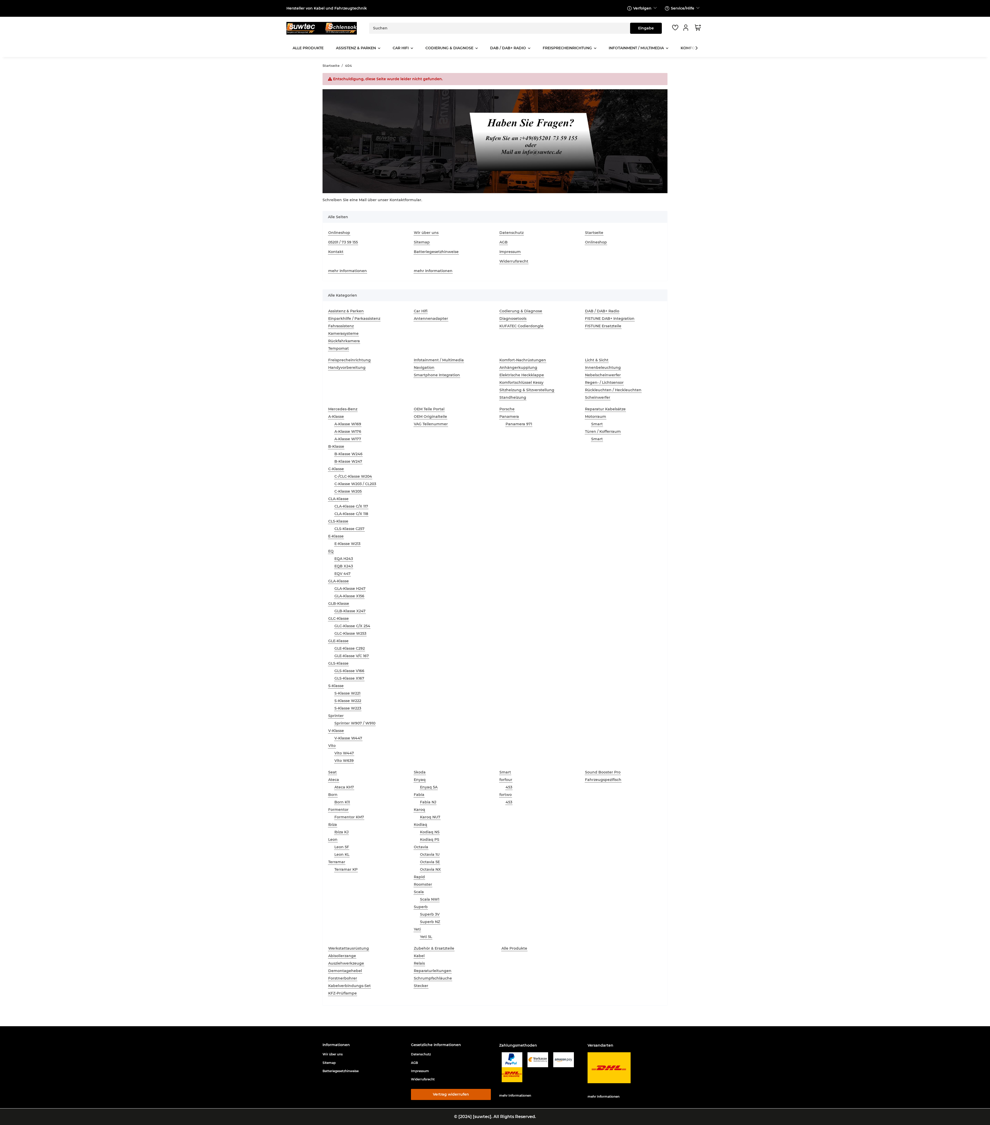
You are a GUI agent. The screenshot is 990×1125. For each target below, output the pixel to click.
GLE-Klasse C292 (349, 648)
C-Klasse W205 (348, 491)
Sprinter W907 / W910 (354, 723)
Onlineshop (339, 232)
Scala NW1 (429, 899)
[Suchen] (646, 28)
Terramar (336, 862)
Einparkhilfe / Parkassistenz (354, 318)
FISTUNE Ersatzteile (603, 326)
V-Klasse (336, 730)
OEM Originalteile (430, 416)
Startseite (594, 232)
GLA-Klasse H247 (350, 588)
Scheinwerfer (597, 397)
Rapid (419, 877)
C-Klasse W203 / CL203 (355, 484)
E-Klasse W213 (347, 543)
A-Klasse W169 (347, 424)
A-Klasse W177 (347, 439)
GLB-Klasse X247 (350, 611)
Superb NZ (430, 921)
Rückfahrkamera (344, 341)
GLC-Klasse (338, 618)
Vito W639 (344, 760)
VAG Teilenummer (431, 424)
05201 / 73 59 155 (343, 242)
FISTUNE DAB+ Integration (609, 318)
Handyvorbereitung (347, 367)
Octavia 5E (430, 862)
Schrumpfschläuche (433, 978)
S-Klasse (336, 685)
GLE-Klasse (338, 641)
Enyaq (420, 779)
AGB (503, 242)
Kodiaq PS (429, 839)
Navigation (424, 367)
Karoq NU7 (430, 817)
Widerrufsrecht (513, 261)
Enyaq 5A (429, 787)
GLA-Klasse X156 (349, 596)
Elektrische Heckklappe (521, 375)
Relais (419, 963)
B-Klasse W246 (348, 454)
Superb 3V (430, 914)
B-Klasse (336, 446)
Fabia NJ (428, 802)
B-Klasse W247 (348, 461)
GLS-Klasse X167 (349, 678)
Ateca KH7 (344, 787)
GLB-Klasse (338, 603)
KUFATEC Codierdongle (521, 326)
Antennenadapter (431, 318)
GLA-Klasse (338, 581)
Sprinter (336, 715)
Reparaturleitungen (432, 970)
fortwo (505, 794)
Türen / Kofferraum (603, 431)
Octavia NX (430, 869)
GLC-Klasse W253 (350, 633)
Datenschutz (511, 232)
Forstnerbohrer (342, 978)
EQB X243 (343, 566)
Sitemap (422, 242)
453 (509, 787)
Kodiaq (420, 824)
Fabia (419, 794)
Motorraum (595, 416)
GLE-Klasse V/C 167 (351, 656)
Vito (332, 745)
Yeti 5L (426, 936)
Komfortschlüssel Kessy (521, 382)
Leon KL (341, 854)
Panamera (509, 416)
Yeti (417, 929)
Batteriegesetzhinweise (436, 251)
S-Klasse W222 (347, 700)
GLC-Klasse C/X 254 (352, 626)
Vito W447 (344, 753)
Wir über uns (426, 232)
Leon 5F (341, 847)
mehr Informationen (347, 270)
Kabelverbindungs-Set (349, 985)
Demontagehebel (345, 970)
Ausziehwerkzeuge (346, 963)
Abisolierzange (342, 955)
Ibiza (332, 824)
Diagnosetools (512, 318)
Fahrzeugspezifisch (603, 779)
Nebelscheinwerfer (603, 375)
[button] (686, 27)
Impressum (510, 251)
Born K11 (342, 802)
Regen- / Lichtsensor (604, 382)
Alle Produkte (514, 948)
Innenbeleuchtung (603, 367)
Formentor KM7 (349, 817)
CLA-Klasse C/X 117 (351, 506)
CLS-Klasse (338, 521)
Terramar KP (346, 869)
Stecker (421, 985)
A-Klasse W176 (347, 431)
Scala (419, 892)
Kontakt (335, 251)
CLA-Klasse (338, 498)
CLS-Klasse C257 (349, 528)
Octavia (421, 847)
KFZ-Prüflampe (342, 993)
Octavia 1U (430, 854)
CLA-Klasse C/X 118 (351, 513)
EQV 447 (342, 573)
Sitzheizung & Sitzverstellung (526, 390)
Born (332, 794)
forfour (505, 779)
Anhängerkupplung (518, 367)
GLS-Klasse (338, 663)
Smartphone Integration (437, 375)
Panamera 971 (519, 424)
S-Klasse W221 (347, 693)
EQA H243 (343, 558)
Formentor (338, 809)
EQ (331, 551)
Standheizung (512, 397)
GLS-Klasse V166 (349, 671)
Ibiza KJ (341, 832)
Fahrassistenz (341, 326)
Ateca (333, 779)
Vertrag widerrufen (451, 1094)
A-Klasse (336, 416)
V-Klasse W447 (348, 738)
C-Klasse (336, 469)
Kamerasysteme (343, 333)
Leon (332, 839)
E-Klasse (336, 536)
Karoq (419, 809)
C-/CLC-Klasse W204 (353, 476)
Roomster (423, 884)
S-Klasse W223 (347, 708)
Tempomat (338, 348)
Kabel (419, 955)
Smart (597, 424)
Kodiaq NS (430, 832)
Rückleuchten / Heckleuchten (613, 390)
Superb (421, 906)
